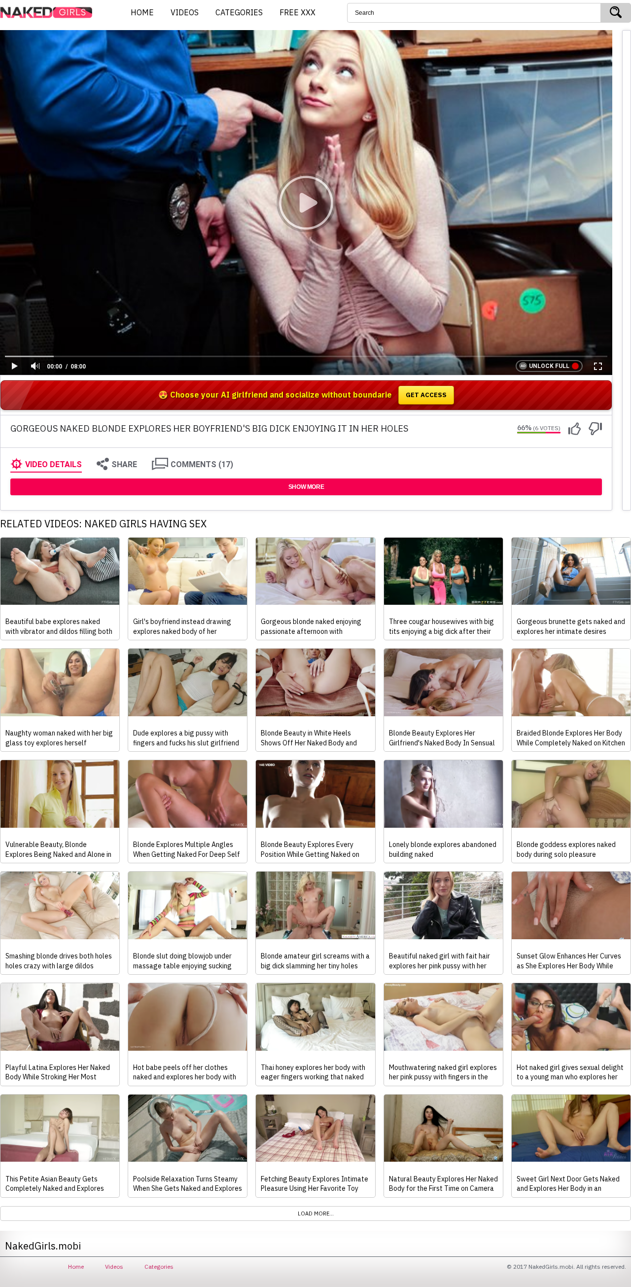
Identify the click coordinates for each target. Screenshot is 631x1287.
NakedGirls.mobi (49, 12)
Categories (159, 1266)
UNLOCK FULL (549, 366)
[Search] (615, 13)
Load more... (316, 1213)
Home (76, 1266)
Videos (114, 1266)
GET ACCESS (426, 395)
